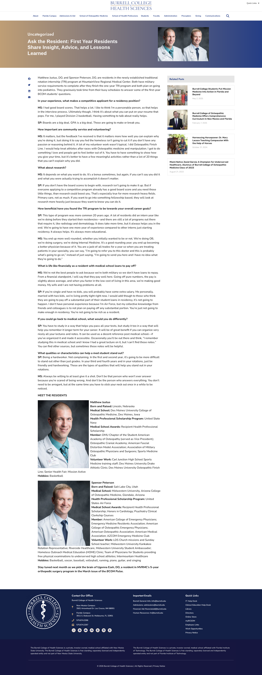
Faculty (156, 16)
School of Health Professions (125, 16)
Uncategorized (41, 34)
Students (145, 16)
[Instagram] (74, 630)
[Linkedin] (104, 630)
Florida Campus (49, 16)
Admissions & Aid (67, 16)
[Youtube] (86, 630)
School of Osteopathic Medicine (94, 16)
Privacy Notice (159, 666)
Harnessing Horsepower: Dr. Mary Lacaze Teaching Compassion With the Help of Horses (210, 140)
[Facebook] (92, 630)
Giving (198, 16)
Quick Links (252, 3)
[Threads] (110, 630)
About (35, 16)
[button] (228, 16)
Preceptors (186, 16)
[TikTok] (80, 630)
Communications (212, 16)
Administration (170, 16)
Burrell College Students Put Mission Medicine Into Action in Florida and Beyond (211, 92)
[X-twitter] (98, 630)
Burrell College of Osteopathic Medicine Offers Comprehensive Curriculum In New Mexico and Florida (212, 116)
